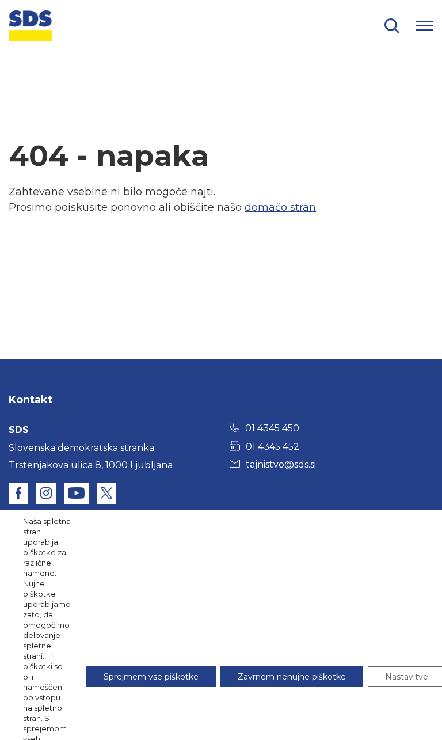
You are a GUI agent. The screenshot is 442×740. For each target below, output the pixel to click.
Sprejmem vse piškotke (151, 676)
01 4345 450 (272, 428)
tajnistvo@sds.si (281, 464)
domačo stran (280, 207)
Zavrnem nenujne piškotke (292, 676)
